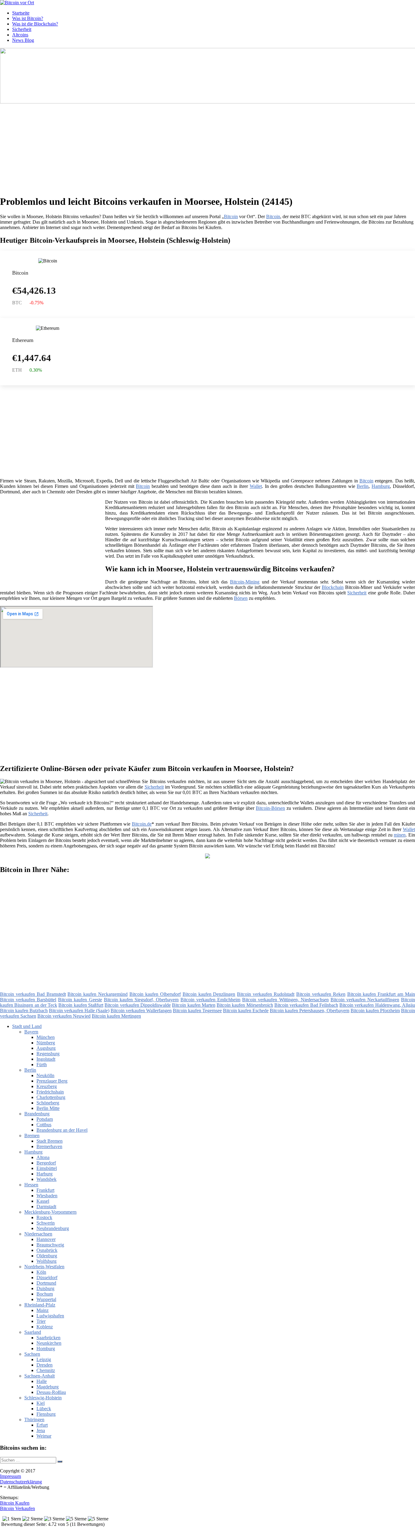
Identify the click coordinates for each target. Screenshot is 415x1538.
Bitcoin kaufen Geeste (80, 999)
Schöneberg (47, 1102)
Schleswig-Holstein (43, 1397)
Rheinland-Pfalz (39, 1304)
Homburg (45, 1348)
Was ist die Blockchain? (35, 23)
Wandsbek (46, 1179)
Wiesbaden (46, 1195)
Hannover (46, 1239)
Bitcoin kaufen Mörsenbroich (245, 1005)
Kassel (42, 1201)
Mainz (42, 1310)
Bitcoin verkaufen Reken (320, 994)
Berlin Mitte (48, 1108)
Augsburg (46, 1048)
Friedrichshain (50, 1091)
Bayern (31, 1031)
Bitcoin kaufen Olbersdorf (155, 994)
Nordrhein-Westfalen (44, 1266)
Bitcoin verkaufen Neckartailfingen (365, 999)
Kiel (40, 1403)
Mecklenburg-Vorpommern (50, 1212)
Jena (40, 1430)
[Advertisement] (187, 147)
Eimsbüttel (46, 1168)
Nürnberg (45, 1042)
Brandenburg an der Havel (61, 1130)
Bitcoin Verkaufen (17, 1508)
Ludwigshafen (50, 1315)
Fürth (41, 1064)
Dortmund (46, 1283)
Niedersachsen (38, 1233)
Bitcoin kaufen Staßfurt (80, 1005)
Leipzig (43, 1359)
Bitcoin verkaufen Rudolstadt (265, 994)
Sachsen (32, 1354)
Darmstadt (46, 1206)
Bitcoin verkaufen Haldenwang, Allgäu (377, 1005)
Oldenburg (46, 1255)
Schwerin (45, 1222)
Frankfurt (45, 1190)
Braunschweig (50, 1244)
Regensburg (48, 1053)
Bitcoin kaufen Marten (193, 1005)
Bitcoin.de (142, 823)
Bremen (31, 1135)
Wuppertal (46, 1299)
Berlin (363, 486)
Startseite (20, 12)
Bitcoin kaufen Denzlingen (209, 994)
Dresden (44, 1364)
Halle (41, 1381)
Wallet (256, 486)
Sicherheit (21, 29)
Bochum (44, 1293)
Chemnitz (45, 1370)
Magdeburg (47, 1386)
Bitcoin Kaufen (14, 1503)
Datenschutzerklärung (21, 1481)
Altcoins (20, 34)
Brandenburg (37, 1113)
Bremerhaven (49, 1146)
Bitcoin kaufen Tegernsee (197, 1010)
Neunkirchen (48, 1343)
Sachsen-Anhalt (39, 1375)
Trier (41, 1321)
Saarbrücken (48, 1337)
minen (400, 834)
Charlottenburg (50, 1097)
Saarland (32, 1332)
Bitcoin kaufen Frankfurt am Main (381, 994)
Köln (41, 1272)
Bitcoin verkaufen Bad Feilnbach (306, 1005)
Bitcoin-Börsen (270, 808)
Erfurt (42, 1425)
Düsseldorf (46, 1277)
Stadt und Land (27, 1026)
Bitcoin (231, 216)
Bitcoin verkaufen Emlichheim (210, 999)
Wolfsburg (46, 1261)
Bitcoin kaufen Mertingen (116, 1016)
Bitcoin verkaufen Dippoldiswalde (138, 1005)
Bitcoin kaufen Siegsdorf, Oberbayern (141, 999)
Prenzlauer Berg (51, 1080)
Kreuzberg (46, 1086)
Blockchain (333, 587)
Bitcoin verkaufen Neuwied (64, 1016)
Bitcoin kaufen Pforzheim (375, 1010)
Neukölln (45, 1075)
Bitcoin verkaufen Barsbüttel (28, 999)
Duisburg (45, 1288)
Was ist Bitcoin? (27, 18)
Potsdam (44, 1119)
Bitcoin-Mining (244, 581)
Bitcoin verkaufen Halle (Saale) (79, 1010)
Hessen (31, 1184)
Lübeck (43, 1408)
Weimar (43, 1435)
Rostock (44, 1217)
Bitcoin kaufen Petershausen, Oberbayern (309, 1010)
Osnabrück (46, 1250)
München (45, 1037)
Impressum (10, 1476)
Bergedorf (46, 1162)
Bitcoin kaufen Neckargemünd (97, 994)
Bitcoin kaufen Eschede (246, 1010)
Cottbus (43, 1124)
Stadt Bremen (49, 1141)
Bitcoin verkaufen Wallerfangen (141, 1010)
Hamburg (381, 486)
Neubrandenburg (52, 1228)
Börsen (241, 598)
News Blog (23, 40)
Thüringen (34, 1419)
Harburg (44, 1173)
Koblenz (44, 1326)
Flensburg (46, 1414)
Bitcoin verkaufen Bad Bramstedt (33, 994)
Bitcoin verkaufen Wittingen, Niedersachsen (285, 999)
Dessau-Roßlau (51, 1392)
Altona (43, 1157)
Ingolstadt (45, 1059)
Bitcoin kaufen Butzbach (24, 1010)
